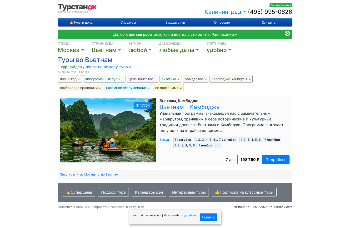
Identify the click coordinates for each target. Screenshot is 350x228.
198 (250, 159)
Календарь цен (149, 192)
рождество (195, 79)
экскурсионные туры (104, 79)
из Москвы (88, 174)
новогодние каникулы (231, 79)
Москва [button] (69, 50)
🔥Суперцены (79, 192)
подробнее (188, 215)
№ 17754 (143, 105)
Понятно (208, 217)
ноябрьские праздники (80, 88)
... (217, 145)
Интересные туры (189, 192)
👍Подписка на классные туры (244, 192)
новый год (69, 79)
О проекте (222, 22)
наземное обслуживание (127, 88)
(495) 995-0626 (270, 11)
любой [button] (138, 50)
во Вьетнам (109, 174)
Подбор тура (113, 192)
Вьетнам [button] (104, 50)
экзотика (170, 79)
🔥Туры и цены (81, 22)
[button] (183, 50)
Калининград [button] (223, 11)
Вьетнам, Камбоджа (179, 100)
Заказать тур (175, 22)
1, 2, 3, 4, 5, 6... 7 (215, 139)
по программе (168, 88)
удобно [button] (217, 50)
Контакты (269, 22)
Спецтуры (128, 22)
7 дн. (230, 159)
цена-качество (142, 79)
